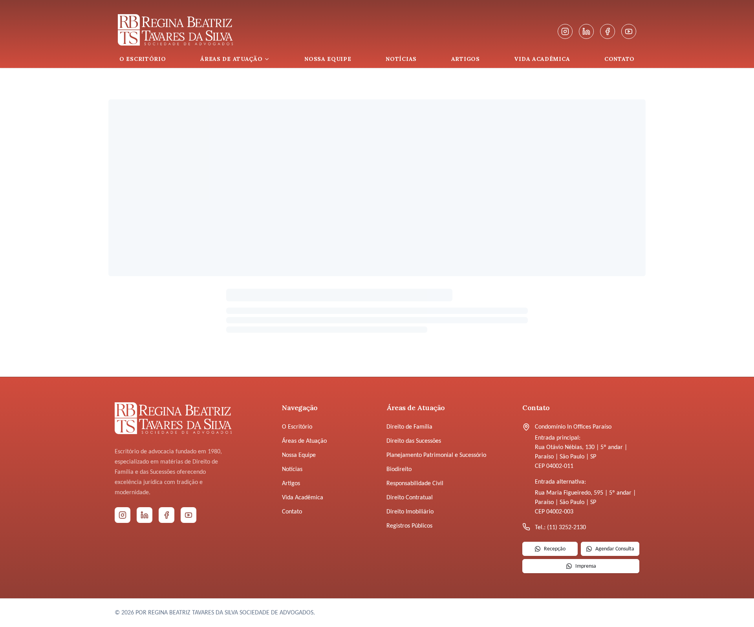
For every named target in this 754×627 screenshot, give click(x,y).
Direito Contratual (409, 498)
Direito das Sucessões (413, 441)
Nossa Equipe (299, 455)
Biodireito (399, 469)
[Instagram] (565, 31)
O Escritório (297, 427)
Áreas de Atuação (304, 441)
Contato (292, 512)
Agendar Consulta (614, 549)
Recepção (555, 549)
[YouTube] (628, 31)
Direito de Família (409, 427)
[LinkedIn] (586, 31)
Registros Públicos (409, 526)
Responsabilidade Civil (414, 483)
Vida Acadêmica (302, 498)
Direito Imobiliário (410, 512)
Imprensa (585, 566)
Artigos (291, 483)
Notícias (292, 469)
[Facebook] (607, 31)
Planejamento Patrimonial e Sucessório (436, 455)
